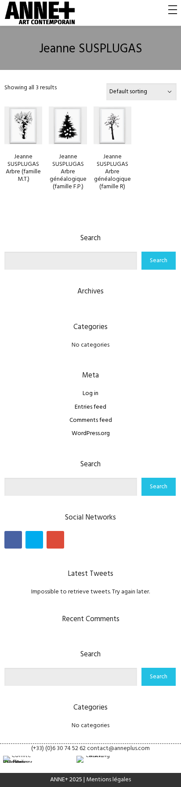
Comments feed (90, 420)
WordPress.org (91, 433)
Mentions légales (108, 780)
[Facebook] (13, 540)
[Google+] (55, 540)
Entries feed (90, 407)
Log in (90, 393)
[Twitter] (34, 540)
